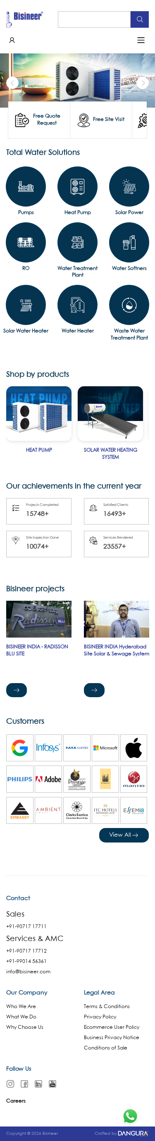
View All (120, 835)
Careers (16, 1101)
